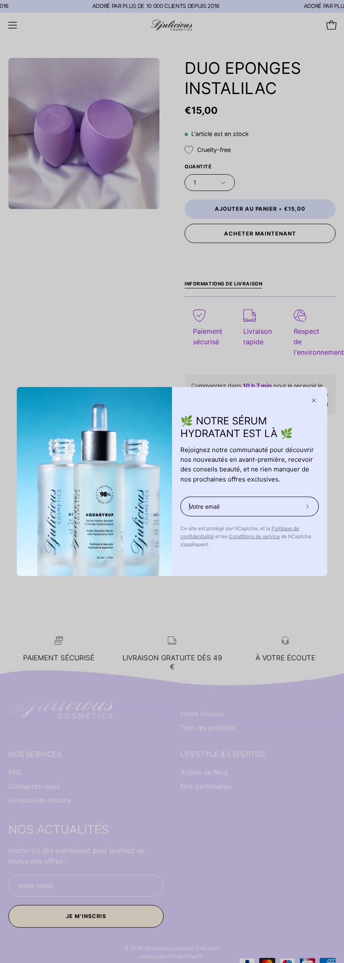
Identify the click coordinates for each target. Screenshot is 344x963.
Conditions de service (254, 536)
